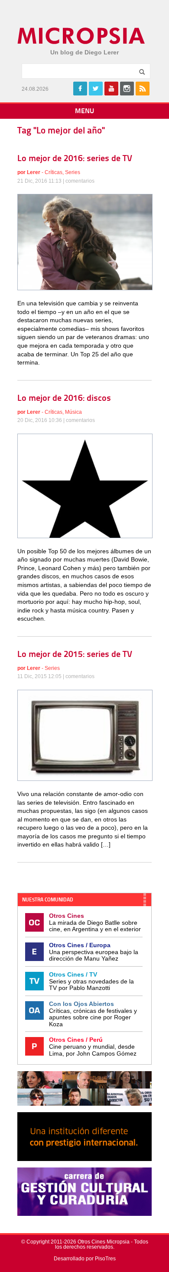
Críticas (53, 172)
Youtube (111, 88)
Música (73, 412)
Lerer (33, 172)
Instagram (127, 88)
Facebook (80, 88)
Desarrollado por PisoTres (85, 1259)
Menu (84, 111)
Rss (143, 88)
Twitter (96, 88)
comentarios (79, 181)
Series (72, 172)
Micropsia (81, 35)
